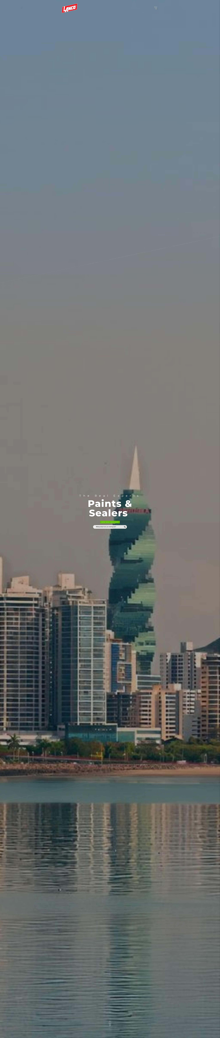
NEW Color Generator (110, 522)
